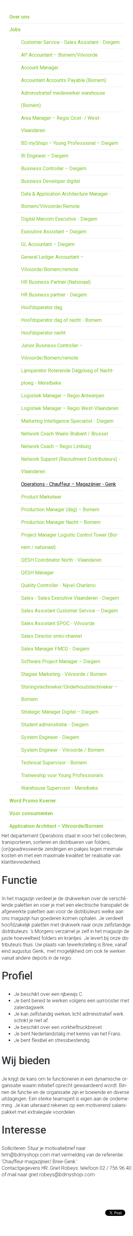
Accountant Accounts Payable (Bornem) (63, 80)
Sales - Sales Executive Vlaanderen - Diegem (70, 598)
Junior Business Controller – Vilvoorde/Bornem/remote (52, 352)
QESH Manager (37, 573)
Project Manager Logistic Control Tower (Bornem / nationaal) (70, 541)
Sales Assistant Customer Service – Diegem (69, 611)
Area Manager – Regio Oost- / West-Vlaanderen (61, 124)
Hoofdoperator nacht (43, 333)
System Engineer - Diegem (50, 737)
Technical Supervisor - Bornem (54, 763)
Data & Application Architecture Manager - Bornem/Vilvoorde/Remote (66, 200)
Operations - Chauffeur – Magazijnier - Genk (68, 484)
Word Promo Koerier (32, 801)
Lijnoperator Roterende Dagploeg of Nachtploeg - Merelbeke (67, 377)
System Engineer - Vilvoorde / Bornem (62, 750)
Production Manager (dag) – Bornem (60, 509)
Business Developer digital (50, 181)
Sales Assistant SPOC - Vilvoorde (58, 623)
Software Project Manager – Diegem (60, 661)
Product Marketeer (41, 497)
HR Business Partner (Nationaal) (56, 282)
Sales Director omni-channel (51, 636)
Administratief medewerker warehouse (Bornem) (63, 99)
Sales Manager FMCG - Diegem (55, 649)
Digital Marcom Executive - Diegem (59, 219)
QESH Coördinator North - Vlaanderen (61, 560)
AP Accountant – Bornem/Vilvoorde (59, 55)
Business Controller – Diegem (53, 168)
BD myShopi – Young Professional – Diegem (69, 143)
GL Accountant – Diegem (48, 244)
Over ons (19, 17)
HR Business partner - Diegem (54, 295)
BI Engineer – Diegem (44, 156)
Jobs (15, 29)
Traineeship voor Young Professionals (62, 775)
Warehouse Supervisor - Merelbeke (59, 788)
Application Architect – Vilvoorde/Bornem (56, 826)
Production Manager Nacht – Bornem (61, 522)
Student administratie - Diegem (54, 725)
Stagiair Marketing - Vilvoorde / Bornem (64, 674)
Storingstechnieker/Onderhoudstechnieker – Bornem (69, 693)
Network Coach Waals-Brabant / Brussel (64, 434)
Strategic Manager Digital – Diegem (59, 712)
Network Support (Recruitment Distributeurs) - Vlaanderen (70, 465)
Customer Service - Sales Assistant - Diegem (70, 42)
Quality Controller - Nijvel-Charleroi (58, 585)
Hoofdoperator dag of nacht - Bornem (61, 320)
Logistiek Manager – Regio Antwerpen (62, 396)
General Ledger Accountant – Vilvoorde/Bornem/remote (52, 263)
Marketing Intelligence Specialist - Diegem (67, 421)
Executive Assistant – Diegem (54, 232)
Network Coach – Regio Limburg (56, 446)
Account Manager (39, 68)
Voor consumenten (31, 813)
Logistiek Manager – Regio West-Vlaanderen (69, 408)
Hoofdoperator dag (41, 307)
